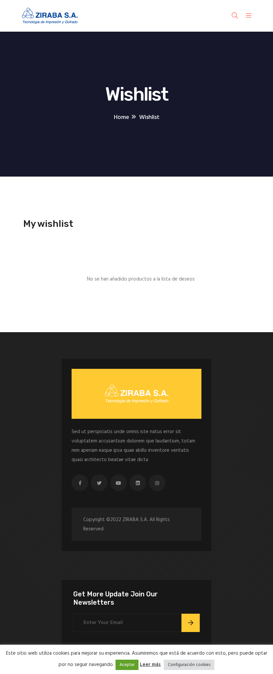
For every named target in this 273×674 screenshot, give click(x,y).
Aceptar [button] (127, 664)
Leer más (150, 665)
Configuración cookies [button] (189, 664)
